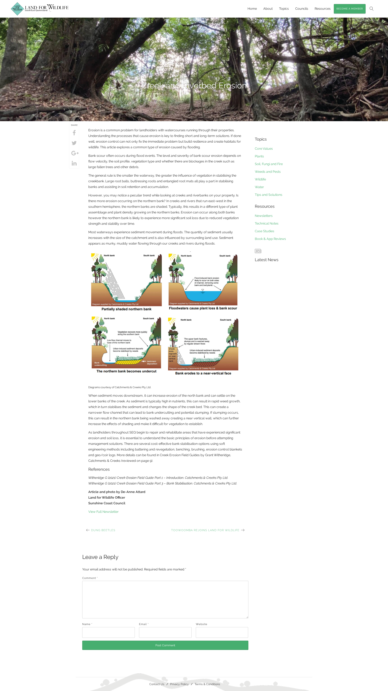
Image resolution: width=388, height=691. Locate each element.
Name (87, 624)
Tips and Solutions (268, 195)
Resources (323, 9)
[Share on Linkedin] (74, 163)
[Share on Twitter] (74, 143)
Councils (301, 9)
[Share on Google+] (74, 153)
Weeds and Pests (268, 172)
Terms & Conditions (207, 684)
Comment (90, 578)
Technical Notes (266, 223)
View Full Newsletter (103, 512)
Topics (284, 9)
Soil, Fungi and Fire (269, 164)
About (268, 9)
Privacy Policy (179, 684)
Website (201, 624)
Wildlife (260, 179)
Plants (259, 156)
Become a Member (349, 8)
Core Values (264, 148)
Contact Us (156, 684)
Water (259, 187)
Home (252, 9)
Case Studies (264, 231)
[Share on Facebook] (74, 133)
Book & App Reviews (270, 239)
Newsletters (264, 216)
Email (144, 624)
